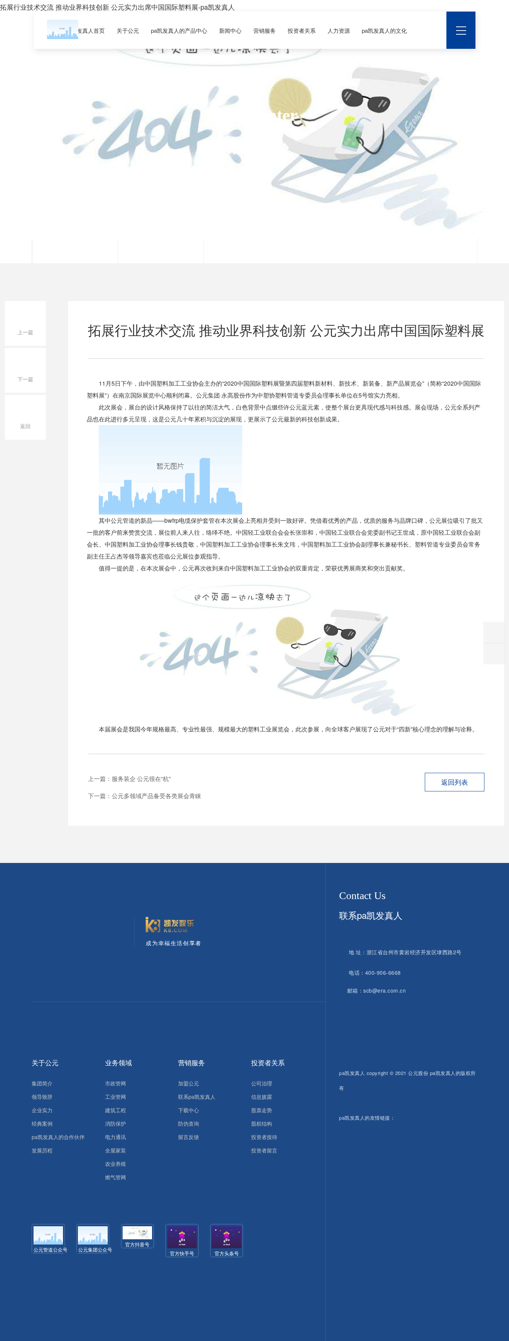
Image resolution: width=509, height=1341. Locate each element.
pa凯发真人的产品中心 (179, 30)
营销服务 (264, 30)
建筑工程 (115, 1110)
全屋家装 (115, 1150)
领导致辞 (42, 1096)
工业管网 (115, 1096)
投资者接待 (264, 1137)
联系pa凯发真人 (196, 1096)
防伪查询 (188, 1123)
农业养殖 (115, 1163)
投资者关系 (302, 30)
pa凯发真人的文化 (384, 30)
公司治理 (261, 1083)
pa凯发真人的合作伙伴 (58, 1137)
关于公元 (128, 30)
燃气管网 (115, 1177)
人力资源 (339, 30)
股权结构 (261, 1123)
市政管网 (115, 1083)
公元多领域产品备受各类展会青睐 (156, 795)
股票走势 (261, 1110)
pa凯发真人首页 (85, 30)
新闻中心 (230, 30)
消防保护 (115, 1123)
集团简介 (42, 1083)
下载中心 (188, 1110)
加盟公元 (188, 1083)
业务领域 (118, 1062)
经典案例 (42, 1123)
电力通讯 (115, 1137)
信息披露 (261, 1096)
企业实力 (42, 1110)
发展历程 (42, 1150)
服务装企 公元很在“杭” (141, 778)
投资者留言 (264, 1150)
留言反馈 (188, 1137)
